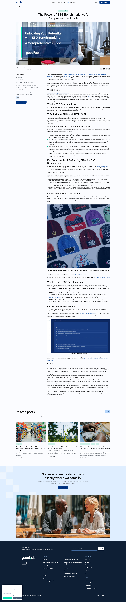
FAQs (17, 97)
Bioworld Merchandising (75, 196)
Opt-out (17, 598)
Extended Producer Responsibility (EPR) (73, 563)
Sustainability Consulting (70, 573)
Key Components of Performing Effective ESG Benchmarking (27, 88)
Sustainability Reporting (49, 581)
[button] (53, 2)
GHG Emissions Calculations (50, 562)
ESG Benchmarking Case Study (23, 92)
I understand (7, 598)
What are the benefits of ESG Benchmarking (26, 85)
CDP (44, 578)
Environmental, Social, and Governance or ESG (58, 93)
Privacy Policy (5, 589)
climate (88, 96)
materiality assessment (101, 166)
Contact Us (88, 562)
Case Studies (88, 567)
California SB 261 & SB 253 (71, 559)
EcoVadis (45, 575)
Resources (87, 565)
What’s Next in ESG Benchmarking (24, 94)
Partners (87, 570)
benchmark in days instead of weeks (87, 313)
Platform (45, 559)
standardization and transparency (80, 296)
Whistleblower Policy (90, 588)
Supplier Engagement (69, 576)
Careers (87, 573)
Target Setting (68, 571)
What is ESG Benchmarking (22, 80)
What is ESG (19, 77)
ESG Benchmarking (48, 568)
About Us (87, 559)
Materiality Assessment (49, 566)
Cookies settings (12, 595)
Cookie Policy (88, 585)
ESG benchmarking (67, 76)
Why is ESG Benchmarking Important (25, 82)
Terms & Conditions (90, 580)
